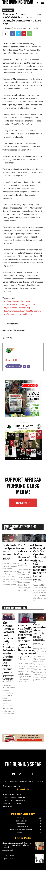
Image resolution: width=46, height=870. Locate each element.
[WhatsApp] (29, 33)
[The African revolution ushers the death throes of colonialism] (26, 538)
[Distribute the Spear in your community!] (10, 538)
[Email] (28, 366)
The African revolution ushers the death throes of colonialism (26, 553)
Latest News (8, 10)
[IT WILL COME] (39, 858)
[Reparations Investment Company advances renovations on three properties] (39, 846)
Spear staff (8, 28)
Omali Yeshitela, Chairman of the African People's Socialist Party (8, 677)
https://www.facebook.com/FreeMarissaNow (21, 311)
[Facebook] (12, 33)
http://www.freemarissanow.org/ (16, 308)
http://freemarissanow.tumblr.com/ (17, 314)
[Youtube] (13, 774)
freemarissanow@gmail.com (22, 304)
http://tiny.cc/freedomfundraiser (16, 301)
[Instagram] (19, 774)
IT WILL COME (9, 856)
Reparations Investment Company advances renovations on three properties (17, 845)
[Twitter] (18, 33)
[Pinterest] (23, 33)
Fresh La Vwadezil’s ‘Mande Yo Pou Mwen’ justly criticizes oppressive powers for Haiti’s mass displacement (27, 639)
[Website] (24, 366)
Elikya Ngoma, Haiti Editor (25, 657)
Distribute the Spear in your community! (10, 550)
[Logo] (17, 2)
